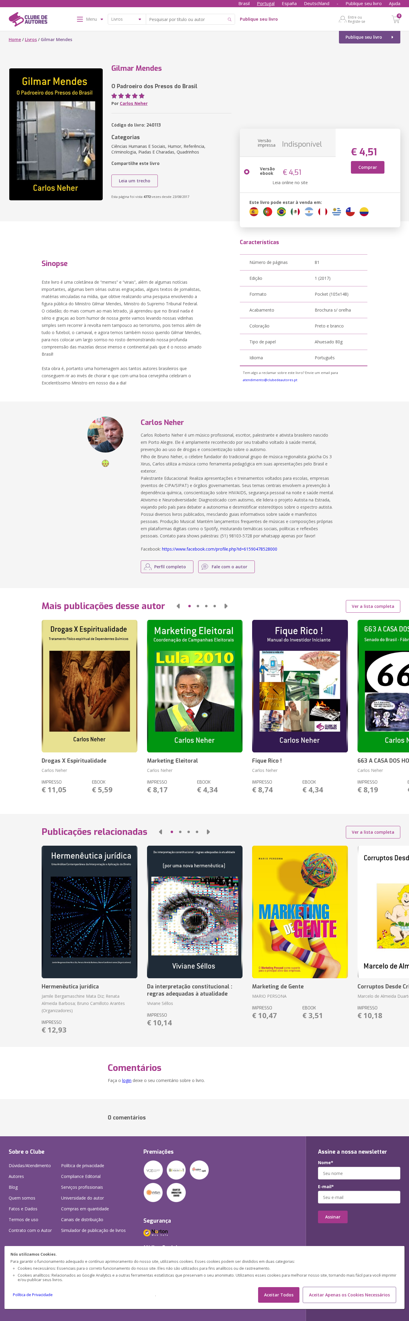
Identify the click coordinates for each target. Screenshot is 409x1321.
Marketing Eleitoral (172, 760)
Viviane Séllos (160, 1003)
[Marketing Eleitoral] (195, 686)
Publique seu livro (364, 3)
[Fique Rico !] (300, 686)
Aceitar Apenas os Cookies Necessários (349, 1295)
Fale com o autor (229, 566)
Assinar (332, 1217)
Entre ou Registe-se (356, 19)
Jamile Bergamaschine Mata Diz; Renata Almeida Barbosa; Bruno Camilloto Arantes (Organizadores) (83, 1003)
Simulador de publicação (93, 1230)
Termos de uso (23, 1219)
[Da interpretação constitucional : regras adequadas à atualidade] (195, 912)
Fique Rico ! (267, 760)
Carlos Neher (134, 103)
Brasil (244, 3)
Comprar (367, 167)
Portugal (266, 3)
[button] (178, 606)
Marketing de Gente (278, 986)
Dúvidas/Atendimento (30, 1165)
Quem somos (22, 1198)
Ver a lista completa (373, 606)
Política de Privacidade (33, 1295)
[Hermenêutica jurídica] (89, 912)
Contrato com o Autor (30, 1230)
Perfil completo (170, 566)
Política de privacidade (82, 1165)
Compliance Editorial (81, 1176)
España (289, 3)
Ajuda (394, 3)
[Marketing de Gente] (300, 912)
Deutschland (316, 3)
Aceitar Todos (278, 1295)
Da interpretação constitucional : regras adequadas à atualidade (189, 990)
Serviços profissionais (82, 1187)
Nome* (325, 1162)
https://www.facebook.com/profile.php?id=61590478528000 (219, 549)
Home (15, 39)
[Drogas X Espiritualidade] (89, 686)
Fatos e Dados (23, 1209)
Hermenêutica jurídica (70, 986)
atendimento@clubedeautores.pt (270, 380)
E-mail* (326, 1186)
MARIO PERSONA (269, 996)
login (126, 1080)
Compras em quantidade (85, 1209)
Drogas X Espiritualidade (74, 760)
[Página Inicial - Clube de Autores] (28, 20)
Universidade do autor (82, 1198)
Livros (31, 39)
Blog (13, 1187)
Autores (16, 1176)
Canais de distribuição (82, 1219)
